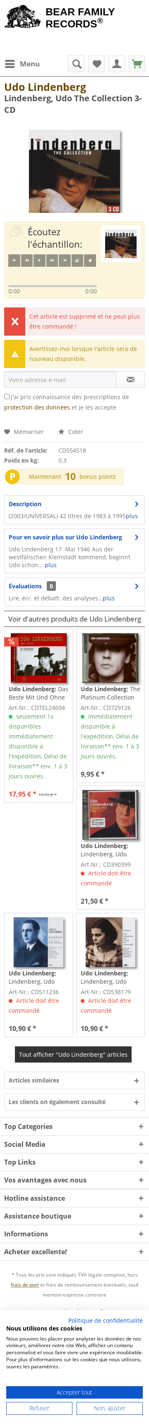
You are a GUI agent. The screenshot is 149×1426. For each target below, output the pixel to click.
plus (132, 516)
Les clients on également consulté (57, 1102)
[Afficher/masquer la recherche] (76, 64)
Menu (30, 63)
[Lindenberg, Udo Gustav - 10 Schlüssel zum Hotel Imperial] (38, 942)
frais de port (25, 1284)
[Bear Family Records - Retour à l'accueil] (22, 17)
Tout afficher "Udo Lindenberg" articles (73, 1054)
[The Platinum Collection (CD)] (110, 658)
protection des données (37, 407)
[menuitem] (22, 64)
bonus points (97, 476)
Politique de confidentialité (105, 1320)
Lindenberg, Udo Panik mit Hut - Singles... (104, 850)
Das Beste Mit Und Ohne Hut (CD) (38, 693)
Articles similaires (34, 1080)
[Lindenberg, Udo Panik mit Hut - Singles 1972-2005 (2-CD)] (110, 815)
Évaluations (25, 586)
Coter (75, 432)
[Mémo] (96, 64)
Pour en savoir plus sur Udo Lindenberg (65, 537)
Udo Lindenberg (45, 87)
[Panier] (137, 64)
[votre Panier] (116, 64)
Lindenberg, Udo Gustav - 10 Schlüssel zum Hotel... (38, 977)
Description (25, 504)
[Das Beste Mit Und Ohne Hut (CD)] (38, 658)
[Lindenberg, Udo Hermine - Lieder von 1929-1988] (110, 942)
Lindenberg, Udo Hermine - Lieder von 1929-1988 (110, 977)
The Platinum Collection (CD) (110, 693)
